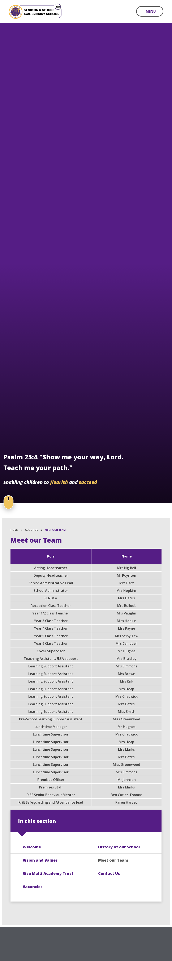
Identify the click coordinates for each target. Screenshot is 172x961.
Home (14, 530)
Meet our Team (55, 530)
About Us (31, 530)
